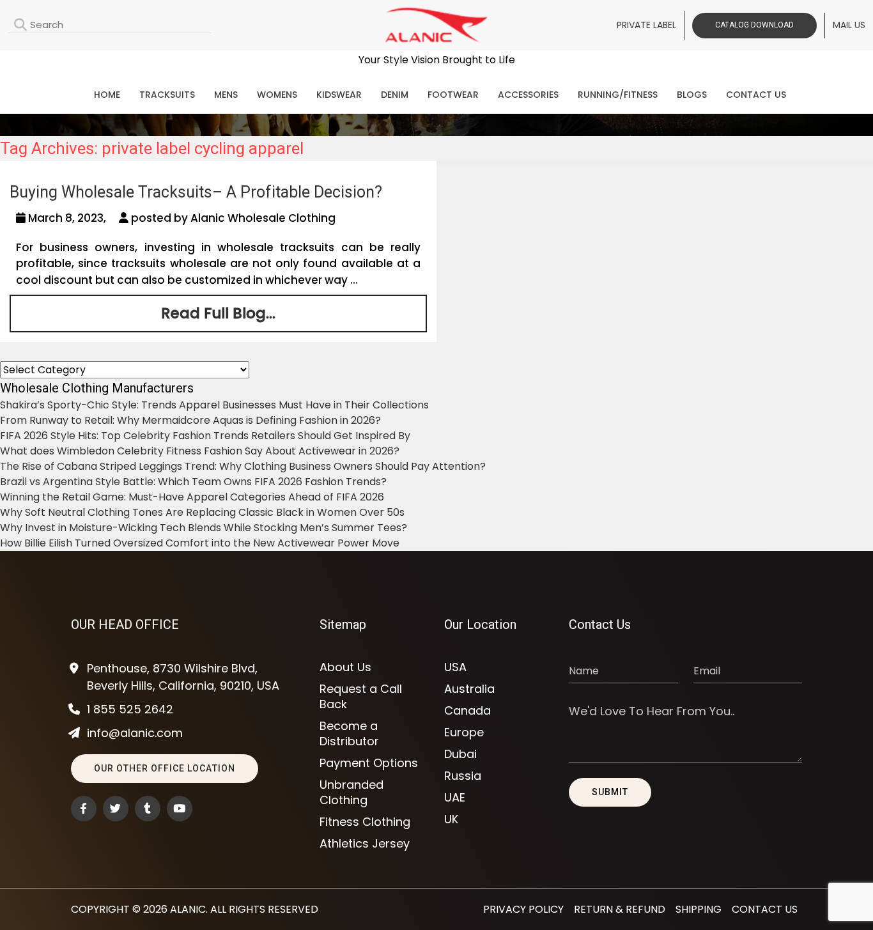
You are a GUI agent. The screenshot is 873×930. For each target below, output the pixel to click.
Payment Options (369, 763)
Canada (467, 710)
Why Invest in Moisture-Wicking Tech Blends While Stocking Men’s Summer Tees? (203, 527)
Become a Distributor (349, 733)
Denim (394, 94)
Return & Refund (619, 909)
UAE (454, 797)
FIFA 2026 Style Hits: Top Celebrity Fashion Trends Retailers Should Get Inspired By (205, 435)
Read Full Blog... (218, 313)
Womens (277, 94)
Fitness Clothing (365, 822)
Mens (226, 94)
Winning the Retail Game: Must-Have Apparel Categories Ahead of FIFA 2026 (192, 497)
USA (455, 667)
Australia (469, 689)
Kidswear (339, 94)
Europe (464, 732)
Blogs (692, 94)
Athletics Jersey (365, 843)
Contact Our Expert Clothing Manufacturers (436, 61)
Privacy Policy (523, 909)
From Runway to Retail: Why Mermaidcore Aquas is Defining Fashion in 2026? (190, 420)
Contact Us (756, 94)
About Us (345, 667)
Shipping (699, 909)
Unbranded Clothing (351, 792)
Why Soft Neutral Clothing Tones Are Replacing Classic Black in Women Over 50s (202, 512)
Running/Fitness (618, 94)
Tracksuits (167, 94)
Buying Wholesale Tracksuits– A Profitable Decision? (196, 192)
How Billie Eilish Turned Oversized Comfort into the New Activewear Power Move (199, 543)
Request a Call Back (361, 696)
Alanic (188, 909)
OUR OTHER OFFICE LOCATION (164, 768)
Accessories (528, 94)
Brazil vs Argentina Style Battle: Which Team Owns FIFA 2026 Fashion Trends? (193, 481)
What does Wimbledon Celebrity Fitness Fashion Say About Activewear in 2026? (199, 451)
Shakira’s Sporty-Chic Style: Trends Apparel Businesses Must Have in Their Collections (214, 405)
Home (107, 94)
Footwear (453, 94)
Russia (462, 776)
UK (451, 819)
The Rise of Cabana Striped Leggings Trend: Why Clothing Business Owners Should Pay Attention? (243, 466)
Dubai (460, 754)
